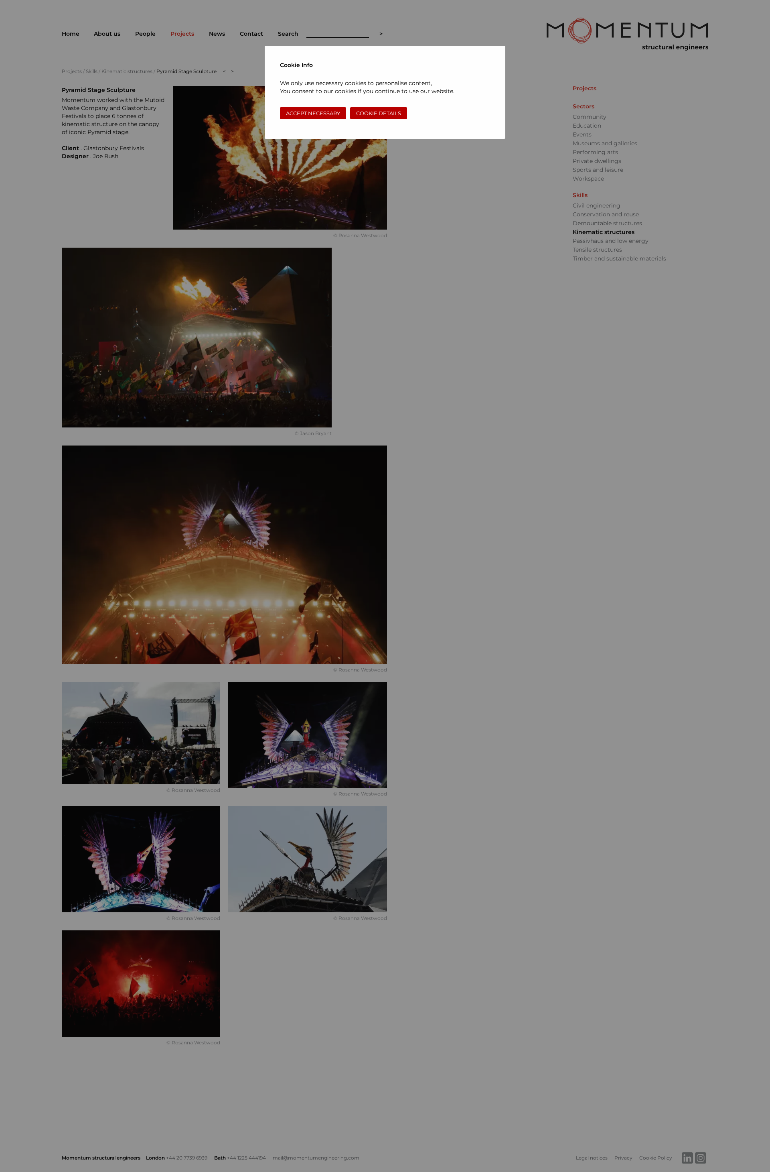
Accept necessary (313, 113)
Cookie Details (378, 113)
